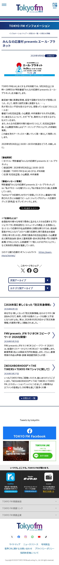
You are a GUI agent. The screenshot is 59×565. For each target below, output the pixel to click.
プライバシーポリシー (44, 548)
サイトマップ (14, 544)
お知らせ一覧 (33, 33)
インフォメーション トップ (18, 33)
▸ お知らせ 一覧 (28, 398)
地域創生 (45, 544)
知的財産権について (29, 552)
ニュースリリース (30, 544)
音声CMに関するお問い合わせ (18, 548)
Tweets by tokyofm (29, 420)
